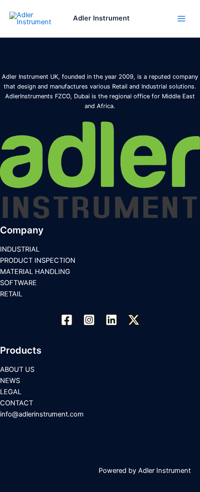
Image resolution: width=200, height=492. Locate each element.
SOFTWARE (18, 283)
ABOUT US (17, 369)
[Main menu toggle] (181, 18)
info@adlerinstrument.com (42, 414)
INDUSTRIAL (20, 249)
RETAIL (11, 294)
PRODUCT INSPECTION (37, 260)
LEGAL (10, 392)
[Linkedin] (111, 320)
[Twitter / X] (134, 320)
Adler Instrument (101, 18)
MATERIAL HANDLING (35, 271)
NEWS (10, 380)
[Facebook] (67, 320)
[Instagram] (89, 320)
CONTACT (16, 403)
